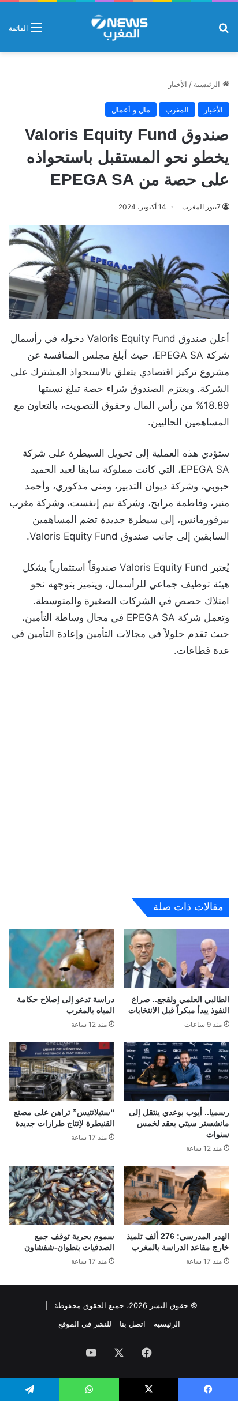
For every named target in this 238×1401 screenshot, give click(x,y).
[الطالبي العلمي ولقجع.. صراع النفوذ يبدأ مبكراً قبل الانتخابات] (176, 958)
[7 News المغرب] (119, 27)
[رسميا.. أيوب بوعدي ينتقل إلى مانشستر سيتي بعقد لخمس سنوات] (176, 1071)
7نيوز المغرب (201, 206)
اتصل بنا (133, 1323)
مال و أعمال (130, 109)
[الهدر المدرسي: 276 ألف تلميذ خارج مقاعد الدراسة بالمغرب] (176, 1195)
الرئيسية (208, 84)
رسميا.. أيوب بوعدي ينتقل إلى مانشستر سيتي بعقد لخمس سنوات (179, 1123)
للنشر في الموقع (84, 1323)
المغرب (177, 109)
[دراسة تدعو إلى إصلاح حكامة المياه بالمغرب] (61, 958)
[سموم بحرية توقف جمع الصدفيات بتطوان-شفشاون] (61, 1195)
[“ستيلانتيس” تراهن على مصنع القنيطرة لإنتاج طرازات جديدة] (61, 1071)
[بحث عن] (223, 31)
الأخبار (177, 84)
